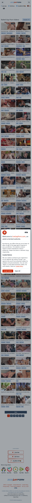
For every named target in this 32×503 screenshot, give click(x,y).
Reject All (17, 271)
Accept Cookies (8, 271)
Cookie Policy (19, 266)
